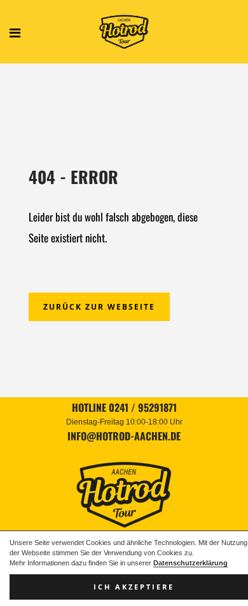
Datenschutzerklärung (190, 563)
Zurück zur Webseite (99, 306)
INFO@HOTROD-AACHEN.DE (124, 436)
